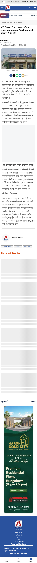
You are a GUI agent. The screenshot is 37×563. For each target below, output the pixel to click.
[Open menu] (3, 8)
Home (3, 22)
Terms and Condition (18, 544)
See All (33, 402)
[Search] (29, 8)
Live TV (18, 537)
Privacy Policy (19, 542)
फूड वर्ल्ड (4, 401)
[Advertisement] (18, 143)
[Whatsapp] (16, 75)
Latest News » (10, 22)
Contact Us (18, 535)
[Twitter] (13, 75)
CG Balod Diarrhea (7, 247)
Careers (18, 540)
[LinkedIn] (20, 75)
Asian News (4, 40)
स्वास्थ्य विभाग (27, 247)
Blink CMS (23, 554)
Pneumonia (18, 247)
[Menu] (34, 8)
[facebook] (10, 75)
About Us (25, 2)
